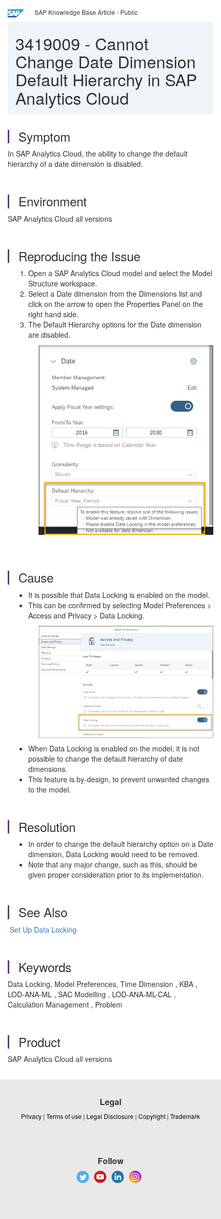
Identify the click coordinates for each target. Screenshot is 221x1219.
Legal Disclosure (110, 1116)
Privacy (31, 1116)
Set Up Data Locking (42, 929)
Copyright (151, 1116)
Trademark (185, 1116)
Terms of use (64, 1116)
